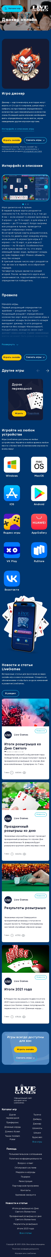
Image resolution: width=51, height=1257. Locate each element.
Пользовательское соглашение (25, 1154)
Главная (5, 13)
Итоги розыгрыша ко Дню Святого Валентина (22, 747)
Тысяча (37, 1115)
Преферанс (12, 1123)
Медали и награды (25, 1172)
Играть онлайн (11, 140)
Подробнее (33, 413)
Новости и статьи (16, 1203)
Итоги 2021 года (18, 989)
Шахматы (37, 1128)
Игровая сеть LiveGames (25, 1253)
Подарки (25, 1177)
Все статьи (25, 1233)
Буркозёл (37, 1137)
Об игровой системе (25, 1168)
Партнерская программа (25, 1186)
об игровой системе (32, 151)
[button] (23, 204)
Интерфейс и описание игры (18, 129)
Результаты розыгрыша (25, 908)
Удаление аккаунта (25, 1195)
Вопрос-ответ (25, 1163)
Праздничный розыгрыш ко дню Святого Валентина (21, 829)
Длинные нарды (12, 1127)
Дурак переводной (22, 386)
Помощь (11, 1149)
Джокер (37, 1124)
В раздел (10, 693)
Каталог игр (17, 13)
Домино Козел (12, 1132)
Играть (19, 413)
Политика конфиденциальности (25, 1159)
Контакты (25, 1190)
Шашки (37, 1133)
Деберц (37, 1119)
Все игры (37, 1142)
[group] (25, 187)
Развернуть (8, 344)
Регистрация (25, 1181)
